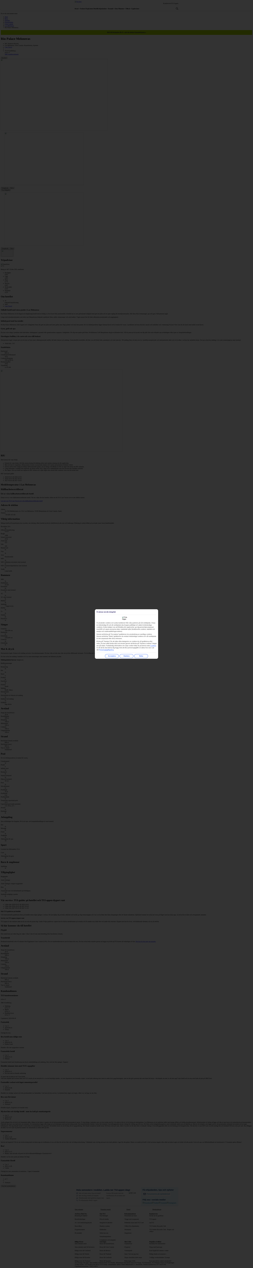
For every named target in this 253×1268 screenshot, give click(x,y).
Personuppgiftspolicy (106, 650)
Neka (141, 656)
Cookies (153, 645)
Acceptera (112, 656)
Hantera (126, 656)
